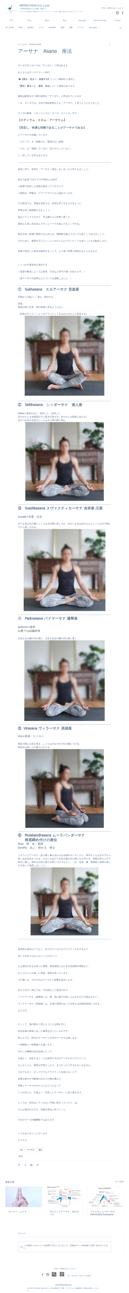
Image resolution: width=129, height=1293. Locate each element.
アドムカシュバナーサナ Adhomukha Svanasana (102, 1213)
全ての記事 (9, 27)
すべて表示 (119, 1182)
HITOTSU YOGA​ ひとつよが (34, 5)
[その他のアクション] (109, 44)
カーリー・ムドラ (18, 1212)
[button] (120, 28)
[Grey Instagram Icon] (117, 13)
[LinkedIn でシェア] (31, 1165)
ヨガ (21, 1150)
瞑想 (62, 27)
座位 (40, 1150)
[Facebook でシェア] (19, 1165)
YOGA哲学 (52, 27)
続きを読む (93, 27)
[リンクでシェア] (37, 1165)
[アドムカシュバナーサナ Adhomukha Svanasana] (105, 1197)
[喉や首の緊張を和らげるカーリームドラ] (23, 1197)
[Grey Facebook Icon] (123, 13)
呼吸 (71, 27)
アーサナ (81, 27)
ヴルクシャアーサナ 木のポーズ (64, 1213)
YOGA (21, 27)
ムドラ (41, 27)
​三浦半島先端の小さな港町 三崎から (33, 8)
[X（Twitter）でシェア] (25, 1165)
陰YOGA (31, 27)
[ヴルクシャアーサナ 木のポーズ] (64, 1197)
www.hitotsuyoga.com (63, 1285)
